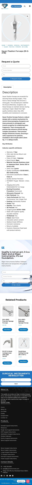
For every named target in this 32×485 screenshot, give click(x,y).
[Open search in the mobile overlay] (25, 6)
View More (7, 329)
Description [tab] (8, 87)
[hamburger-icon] (30, 6)
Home (3, 45)
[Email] (28, 481)
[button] (27, 16)
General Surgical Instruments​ (18, 45)
